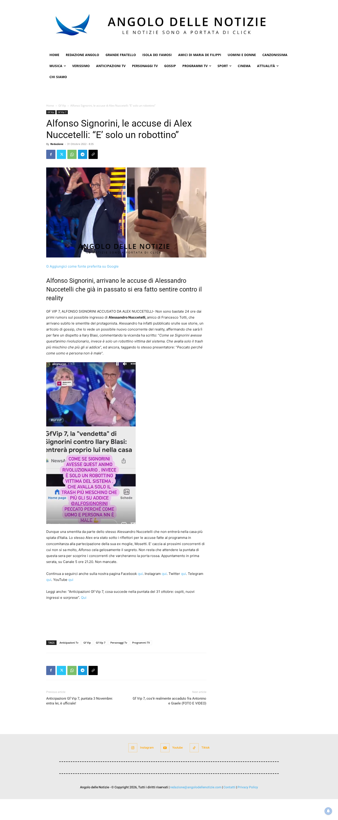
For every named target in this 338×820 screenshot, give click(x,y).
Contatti (229, 787)
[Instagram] (132, 747)
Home (50, 105)
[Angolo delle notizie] (169, 24)
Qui (83, 597)
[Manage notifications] (328, 811)
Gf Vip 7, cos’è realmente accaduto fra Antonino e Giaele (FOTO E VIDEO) (169, 700)
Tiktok (205, 747)
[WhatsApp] (72, 154)
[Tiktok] (194, 747)
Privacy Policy (248, 787)
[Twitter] (61, 154)
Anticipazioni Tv (69, 642)
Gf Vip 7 (62, 112)
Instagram (147, 747)
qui (140, 573)
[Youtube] (164, 747)
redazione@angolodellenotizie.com (195, 787)
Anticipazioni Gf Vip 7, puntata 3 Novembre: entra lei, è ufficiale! (79, 700)
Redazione (56, 144)
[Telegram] (82, 154)
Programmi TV (141, 642)
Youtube (177, 747)
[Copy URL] (93, 154)
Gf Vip (62, 105)
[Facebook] (50, 154)
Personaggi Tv (118, 642)
